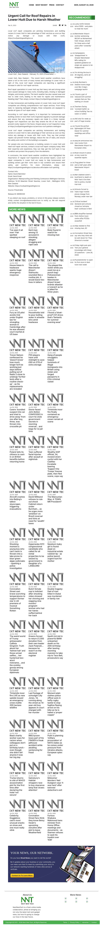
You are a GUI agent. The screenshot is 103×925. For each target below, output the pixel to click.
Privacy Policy (74, 922)
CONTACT (60, 5)
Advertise (85, 922)
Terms (65, 922)
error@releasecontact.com (30, 200)
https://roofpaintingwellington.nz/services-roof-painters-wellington (35, 126)
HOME (31, 5)
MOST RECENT (42, 5)
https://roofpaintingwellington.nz (47, 99)
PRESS (51, 5)
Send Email (17, 176)
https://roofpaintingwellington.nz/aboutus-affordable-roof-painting (33, 167)
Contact (94, 922)
